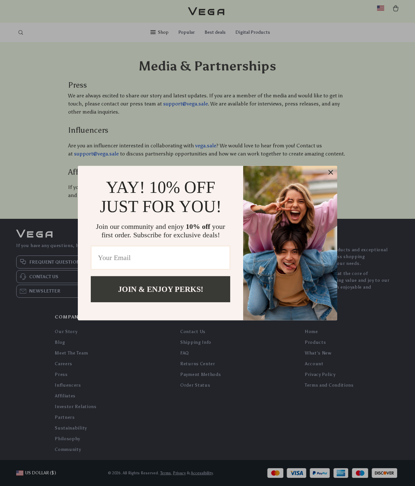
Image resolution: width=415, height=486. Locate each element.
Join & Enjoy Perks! (160, 289)
